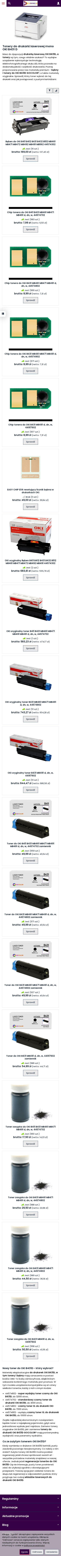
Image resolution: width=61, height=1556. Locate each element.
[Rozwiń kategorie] (3, 3)
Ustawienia (51, 1552)
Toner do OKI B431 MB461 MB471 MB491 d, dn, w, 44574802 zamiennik (30, 916)
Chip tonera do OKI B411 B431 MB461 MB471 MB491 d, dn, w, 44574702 (30, 214)
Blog (5, 1525)
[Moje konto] (58, 3)
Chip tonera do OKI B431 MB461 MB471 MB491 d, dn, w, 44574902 (31, 355)
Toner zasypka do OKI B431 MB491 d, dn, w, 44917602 (30, 1340)
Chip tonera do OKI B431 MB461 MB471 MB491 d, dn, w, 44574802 (31, 284)
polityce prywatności (34, 1545)
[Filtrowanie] (49, 90)
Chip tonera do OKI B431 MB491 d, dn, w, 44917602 (30, 426)
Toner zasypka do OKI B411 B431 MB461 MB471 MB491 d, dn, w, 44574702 (31, 1128)
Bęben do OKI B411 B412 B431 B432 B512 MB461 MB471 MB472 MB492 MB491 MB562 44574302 (30, 143)
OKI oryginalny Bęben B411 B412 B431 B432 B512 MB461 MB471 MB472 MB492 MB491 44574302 (30, 562)
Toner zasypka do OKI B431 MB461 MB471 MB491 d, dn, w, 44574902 (30, 1270)
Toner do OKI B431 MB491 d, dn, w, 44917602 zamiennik (30, 1057)
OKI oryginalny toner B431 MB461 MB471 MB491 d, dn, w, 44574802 (30, 703)
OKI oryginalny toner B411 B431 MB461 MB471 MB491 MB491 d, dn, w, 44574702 (30, 632)
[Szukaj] (9, 3)
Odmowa (37, 1552)
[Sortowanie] (56, 90)
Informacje (9, 1507)
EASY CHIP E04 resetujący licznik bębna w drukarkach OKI (30, 491)
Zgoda (24, 1552)
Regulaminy (10, 1499)
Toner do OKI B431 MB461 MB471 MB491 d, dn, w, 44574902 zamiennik (30, 986)
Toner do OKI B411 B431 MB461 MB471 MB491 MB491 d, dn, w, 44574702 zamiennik (30, 845)
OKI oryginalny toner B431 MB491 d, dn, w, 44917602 (30, 774)
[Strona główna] (30, 3)
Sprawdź (30, 158)
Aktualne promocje (15, 1516)
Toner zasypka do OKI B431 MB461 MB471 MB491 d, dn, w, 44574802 (30, 1199)
